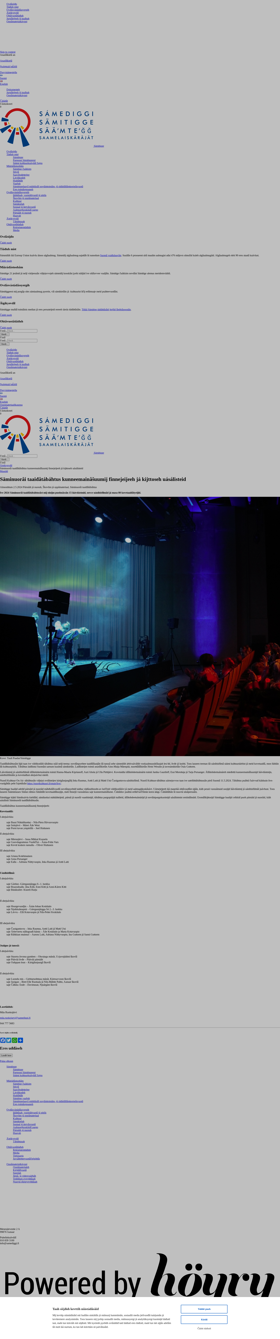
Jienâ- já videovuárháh (24, 1175)
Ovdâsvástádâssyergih (17, 9)
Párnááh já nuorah (22, 212)
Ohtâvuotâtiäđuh (14, 15)
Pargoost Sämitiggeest (24, 160)
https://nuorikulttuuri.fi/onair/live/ (44, 783)
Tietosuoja (18, 1155)
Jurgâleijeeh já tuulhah (17, 18)
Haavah (17, 215)
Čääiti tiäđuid (204, 1328)
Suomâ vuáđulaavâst (110, 255)
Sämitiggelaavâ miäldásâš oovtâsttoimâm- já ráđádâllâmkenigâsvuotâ (48, 186)
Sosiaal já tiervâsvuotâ (24, 207)
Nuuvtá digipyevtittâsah (25, 1181)
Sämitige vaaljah (21, 1098)
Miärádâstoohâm (14, 166)
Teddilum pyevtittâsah (24, 1178)
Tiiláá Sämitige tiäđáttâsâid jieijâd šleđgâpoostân (106, 309)
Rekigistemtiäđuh (22, 227)
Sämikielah (18, 204)
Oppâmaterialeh (21, 1167)
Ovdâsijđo (11, 4)
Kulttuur (17, 201)
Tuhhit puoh (204, 1309)
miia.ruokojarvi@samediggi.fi (15, 1017)
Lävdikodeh (19, 177)
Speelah (17, 1173)
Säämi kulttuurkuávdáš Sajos (27, 163)
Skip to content (7, 52)
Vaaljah (17, 183)
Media (16, 230)
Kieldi (204, 1319)
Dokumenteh (13, 89)
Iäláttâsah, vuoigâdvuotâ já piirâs (29, 195)
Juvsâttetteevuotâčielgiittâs (26, 1158)
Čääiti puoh (6, 242)
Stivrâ (16, 172)
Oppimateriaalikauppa (11, 404)
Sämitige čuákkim (22, 169)
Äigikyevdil (12, 12)
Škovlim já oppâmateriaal (26, 198)
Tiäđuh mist (12, 7)
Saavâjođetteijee (21, 174)
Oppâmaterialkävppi (16, 21)
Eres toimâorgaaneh (23, 189)
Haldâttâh (18, 180)
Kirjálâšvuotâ (20, 1170)
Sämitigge (18, 157)
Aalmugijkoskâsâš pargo (25, 209)
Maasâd (4, 471)
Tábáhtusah (19, 221)
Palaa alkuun (6, 1061)
